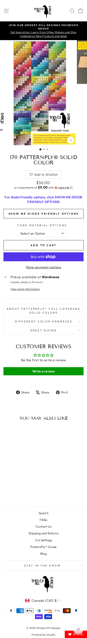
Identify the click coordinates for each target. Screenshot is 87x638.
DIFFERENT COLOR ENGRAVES (43, 321)
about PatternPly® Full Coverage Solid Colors (43, 310)
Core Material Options (42, 225)
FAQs (43, 520)
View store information (25, 289)
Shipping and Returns (43, 533)
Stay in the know (42, 565)
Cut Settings (43, 540)
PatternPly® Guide (43, 547)
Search (43, 513)
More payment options (43, 267)
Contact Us (43, 526)
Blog (43, 554)
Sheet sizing (43, 330)
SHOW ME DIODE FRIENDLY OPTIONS (43, 213)
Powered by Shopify (43, 634)
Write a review (43, 371)
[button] (43, 188)
